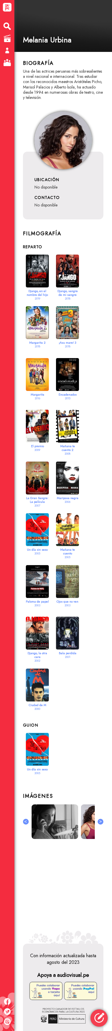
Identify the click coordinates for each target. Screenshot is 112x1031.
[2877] (92, 821)
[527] (55, 821)
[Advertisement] (63, 889)
